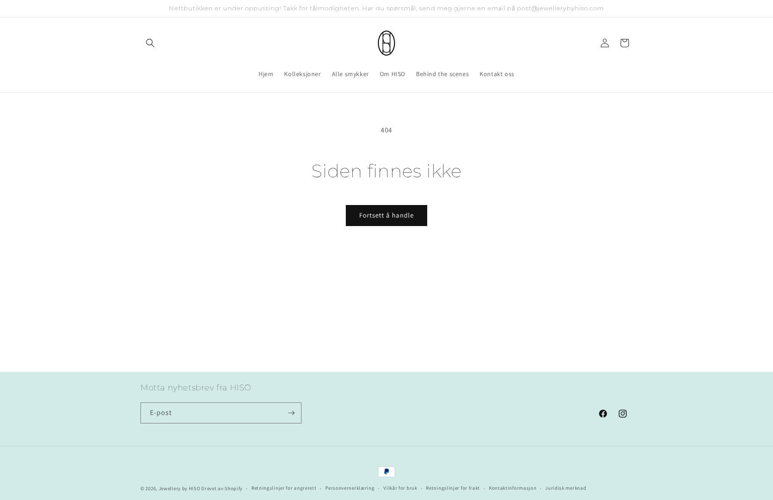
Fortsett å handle (386, 215)
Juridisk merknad (565, 488)
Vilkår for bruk (400, 488)
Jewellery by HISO (179, 488)
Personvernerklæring (349, 488)
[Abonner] (291, 412)
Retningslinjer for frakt (453, 488)
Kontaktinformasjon (513, 488)
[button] (150, 43)
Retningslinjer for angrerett (284, 488)
